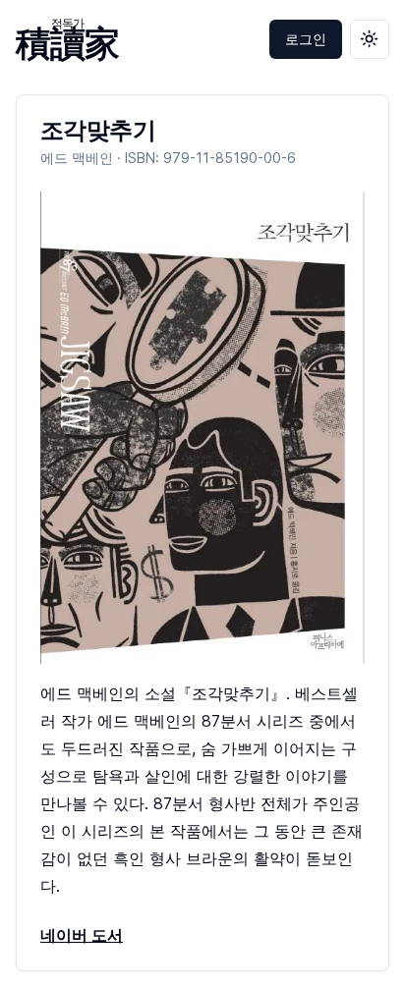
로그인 (305, 38)
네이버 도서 (81, 935)
